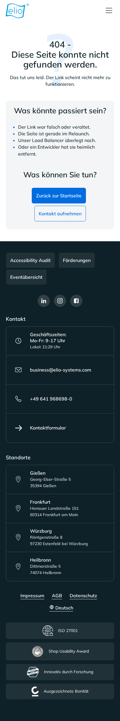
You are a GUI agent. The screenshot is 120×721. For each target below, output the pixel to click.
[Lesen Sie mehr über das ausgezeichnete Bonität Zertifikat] (105, 707)
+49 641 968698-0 (51, 399)
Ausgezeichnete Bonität (66, 691)
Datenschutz (83, 595)
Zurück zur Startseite (59, 196)
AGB (57, 595)
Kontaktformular (48, 428)
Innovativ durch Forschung (68, 671)
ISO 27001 (68, 630)
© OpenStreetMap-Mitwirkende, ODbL (86, 494)
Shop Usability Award (69, 651)
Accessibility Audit (30, 260)
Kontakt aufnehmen (60, 213)
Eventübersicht (26, 277)
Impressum (32, 595)
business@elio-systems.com (60, 370)
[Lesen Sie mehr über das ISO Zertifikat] (105, 688)
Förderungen (77, 260)
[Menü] (109, 10)
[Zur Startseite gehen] (17, 10)
